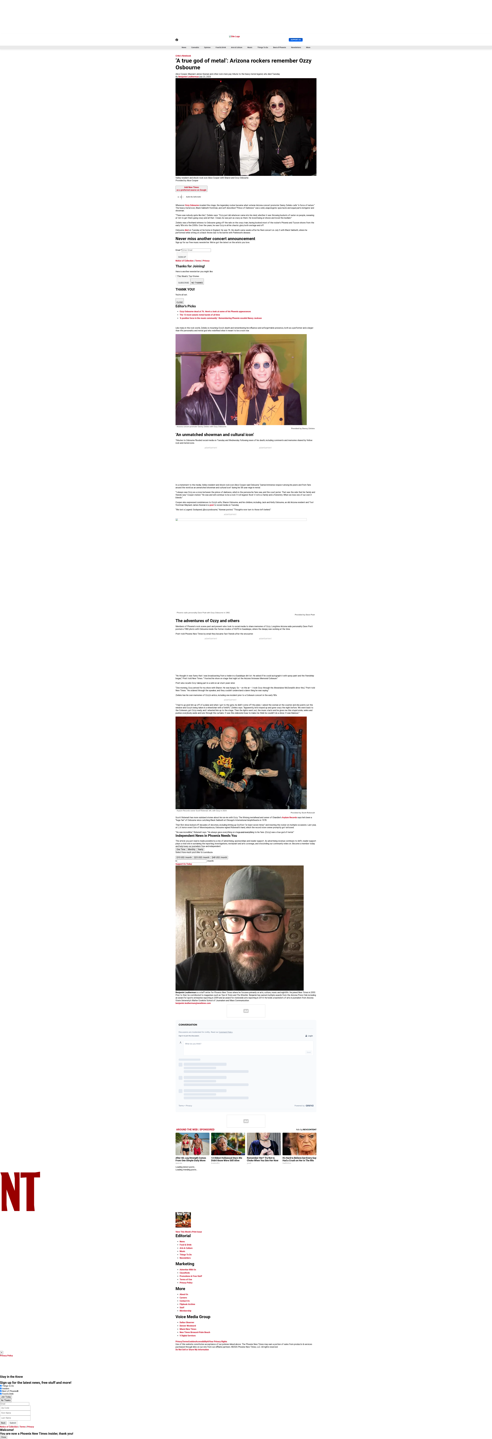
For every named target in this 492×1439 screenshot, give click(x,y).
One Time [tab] (181, 849)
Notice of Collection (184, 261)
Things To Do (262, 47)
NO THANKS (197, 283)
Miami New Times (188, 1329)
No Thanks (6, 1400)
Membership (185, 1311)
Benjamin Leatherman (188, 76)
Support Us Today (184, 864)
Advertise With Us (188, 1269)
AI (208, 1341)
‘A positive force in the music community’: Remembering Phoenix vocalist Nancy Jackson (221, 318)
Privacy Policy (186, 1282)
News (184, 47)
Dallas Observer (187, 1322)
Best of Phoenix (279, 47)
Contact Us (185, 1301)
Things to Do (8, 1386)
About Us (184, 1294)
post (212, 505)
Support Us (296, 40)
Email (179, 250)
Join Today (6, 1397)
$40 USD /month (219, 857)
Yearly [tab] (200, 849)
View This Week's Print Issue (189, 1232)
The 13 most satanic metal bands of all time (200, 315)
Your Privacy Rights (218, 1341)
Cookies (192, 1341)
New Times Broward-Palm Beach (195, 1332)
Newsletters (296, 47)
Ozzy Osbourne (192, 205)
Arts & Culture (236, 47)
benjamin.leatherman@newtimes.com (193, 1003)
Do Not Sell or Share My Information (192, 1349)
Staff (182, 1307)
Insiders (5, 1388)
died (187, 230)
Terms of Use (186, 1279)
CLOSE (180, 302)
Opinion (207, 47)
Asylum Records (289, 817)
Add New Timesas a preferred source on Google (191, 188)
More (308, 47)
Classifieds (185, 1273)
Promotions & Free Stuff (191, 1276)
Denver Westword (188, 1326)
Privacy (206, 261)
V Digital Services (188, 1335)
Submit (13, 1423)
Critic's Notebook (183, 56)
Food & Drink (221, 47)
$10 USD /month (184, 857)
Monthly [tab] (191, 849)
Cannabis (195, 47)
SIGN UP (182, 257)
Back (3, 1423)
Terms (198, 261)
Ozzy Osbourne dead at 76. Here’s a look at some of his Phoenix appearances (215, 311)
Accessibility (201, 1341)
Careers (183, 1297)
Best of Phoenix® (10, 1391)
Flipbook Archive (187, 1304)
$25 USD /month (201, 857)
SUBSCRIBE (183, 283)
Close (3, 1437)
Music (249, 47)
